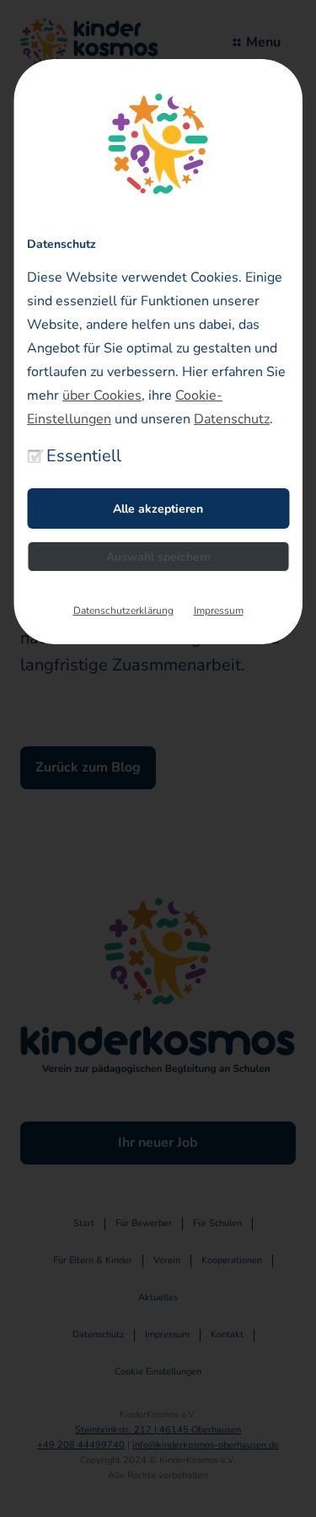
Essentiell (83, 456)
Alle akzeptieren (158, 509)
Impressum (219, 610)
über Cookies (102, 395)
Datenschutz (232, 419)
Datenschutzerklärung (123, 610)
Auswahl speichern (158, 557)
